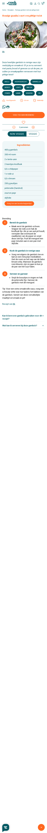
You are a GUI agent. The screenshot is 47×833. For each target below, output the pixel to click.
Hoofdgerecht (21, 82)
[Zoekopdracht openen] (39, 3)
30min (18, 93)
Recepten (11, 10)
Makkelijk (37, 82)
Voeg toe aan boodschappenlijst (19, 203)
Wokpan (29, 93)
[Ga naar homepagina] (12, 3)
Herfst (7, 87)
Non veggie (17, 134)
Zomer (7, 93)
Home (4, 10)
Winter (29, 87)
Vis (39, 93)
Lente (18, 87)
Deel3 (7, 82)
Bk (3, 52)
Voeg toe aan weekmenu (23, 115)
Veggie (33, 134)
